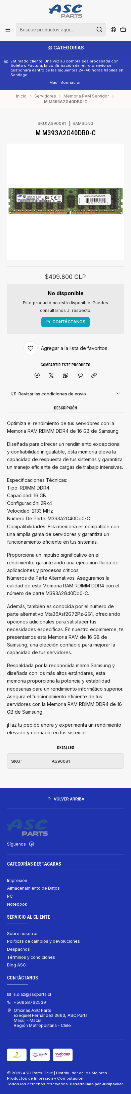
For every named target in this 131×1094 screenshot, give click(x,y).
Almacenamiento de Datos (33, 888)
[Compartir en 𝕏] (51, 376)
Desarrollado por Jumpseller (96, 1084)
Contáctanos (68, 321)
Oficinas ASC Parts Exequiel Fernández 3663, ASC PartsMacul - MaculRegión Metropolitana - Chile (51, 1018)
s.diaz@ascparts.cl (32, 994)
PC (10, 896)
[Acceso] (113, 30)
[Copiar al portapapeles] (94, 376)
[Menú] (8, 30)
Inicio (21, 96)
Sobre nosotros (23, 933)
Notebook (17, 904)
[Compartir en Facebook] (37, 376)
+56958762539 (29, 1002)
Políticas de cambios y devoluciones (43, 941)
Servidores (45, 96)
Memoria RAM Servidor (86, 96)
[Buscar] (99, 29)
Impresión (17, 880)
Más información (19, 82)
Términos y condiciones (31, 957)
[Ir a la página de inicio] (65, 11)
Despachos (18, 949)
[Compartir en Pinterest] (80, 376)
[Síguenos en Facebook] (32, 844)
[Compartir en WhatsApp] (66, 376)
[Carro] (123, 30)
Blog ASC (16, 964)
